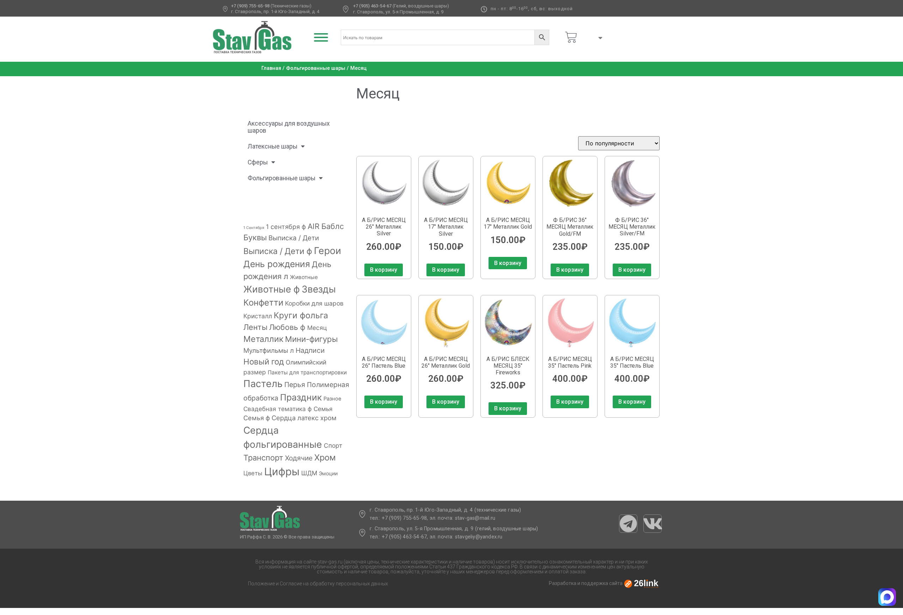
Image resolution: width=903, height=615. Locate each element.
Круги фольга (301, 315)
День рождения (276, 264)
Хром (325, 457)
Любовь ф (287, 327)
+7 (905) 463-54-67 (372, 5)
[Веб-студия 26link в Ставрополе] (641, 583)
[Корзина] (571, 37)
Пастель (263, 384)
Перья (294, 384)
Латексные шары (272, 146)
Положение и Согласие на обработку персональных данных (318, 583)
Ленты (255, 327)
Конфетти (263, 302)
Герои (327, 250)
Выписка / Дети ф (277, 251)
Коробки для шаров (314, 303)
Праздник (301, 397)
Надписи (310, 350)
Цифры (281, 471)
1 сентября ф (286, 226)
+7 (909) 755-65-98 (250, 5)
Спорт (333, 445)
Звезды (319, 289)
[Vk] (652, 523)
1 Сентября (253, 227)
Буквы (255, 237)
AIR (314, 226)
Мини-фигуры (311, 339)
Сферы (258, 162)
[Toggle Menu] (321, 37)
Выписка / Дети (293, 238)
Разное (332, 399)
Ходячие (299, 458)
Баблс (332, 226)
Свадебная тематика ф (277, 408)
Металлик (263, 339)
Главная (271, 68)
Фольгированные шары (315, 68)
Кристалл (257, 316)
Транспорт (263, 457)
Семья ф (256, 418)
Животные (304, 277)
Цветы (252, 473)
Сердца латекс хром (304, 418)
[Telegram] (628, 523)
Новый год (263, 361)
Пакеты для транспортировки (307, 372)
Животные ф (271, 289)
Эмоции (328, 473)
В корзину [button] (383, 269)
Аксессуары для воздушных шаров (289, 127)
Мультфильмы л (268, 350)
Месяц (317, 327)
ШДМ (309, 473)
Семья (323, 408)
